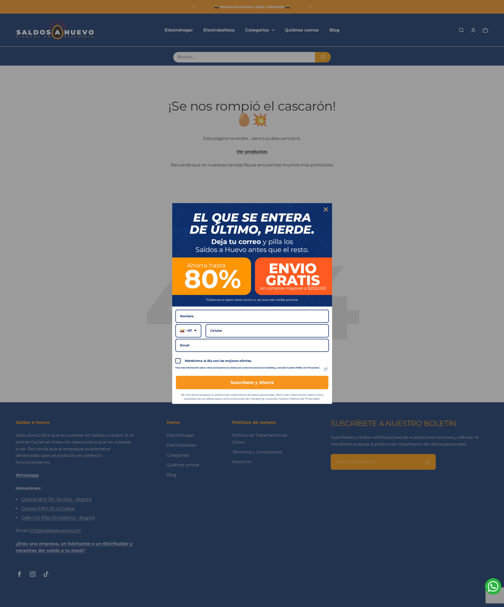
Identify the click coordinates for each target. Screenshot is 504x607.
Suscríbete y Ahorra (252, 382)
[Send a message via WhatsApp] (493, 586)
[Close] (325, 209)
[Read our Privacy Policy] (326, 369)
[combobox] (188, 330)
